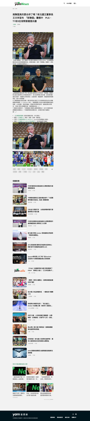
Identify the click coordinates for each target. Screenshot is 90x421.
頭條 (19, 169)
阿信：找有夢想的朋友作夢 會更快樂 (33, 394)
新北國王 (29, 169)
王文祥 (23, 169)
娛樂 (14, 169)
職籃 (43, 172)
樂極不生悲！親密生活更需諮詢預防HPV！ (19, 394)
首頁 (13, 8)
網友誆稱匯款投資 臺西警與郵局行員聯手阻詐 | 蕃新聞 (46, 394)
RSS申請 (69, 3)
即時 (16, 8)
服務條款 (52, 417)
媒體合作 (74, 417)
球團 (20, 172)
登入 (75, 3)
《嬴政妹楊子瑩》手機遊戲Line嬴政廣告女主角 (19, 378)
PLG (30, 172)
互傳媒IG (20, 117)
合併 (34, 172)
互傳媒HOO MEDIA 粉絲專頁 (26, 121)
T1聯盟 (25, 172)
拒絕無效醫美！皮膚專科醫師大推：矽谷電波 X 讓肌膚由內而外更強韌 (33, 378)
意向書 (15, 172)
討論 (38, 172)
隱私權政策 (60, 417)
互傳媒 (14, 24)
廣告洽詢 (67, 417)
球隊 (46, 169)
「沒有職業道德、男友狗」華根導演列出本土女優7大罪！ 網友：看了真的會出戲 (46, 378)
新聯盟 (41, 169)
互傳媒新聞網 (19, 115)
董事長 (35, 169)
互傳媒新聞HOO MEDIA (25, 119)
